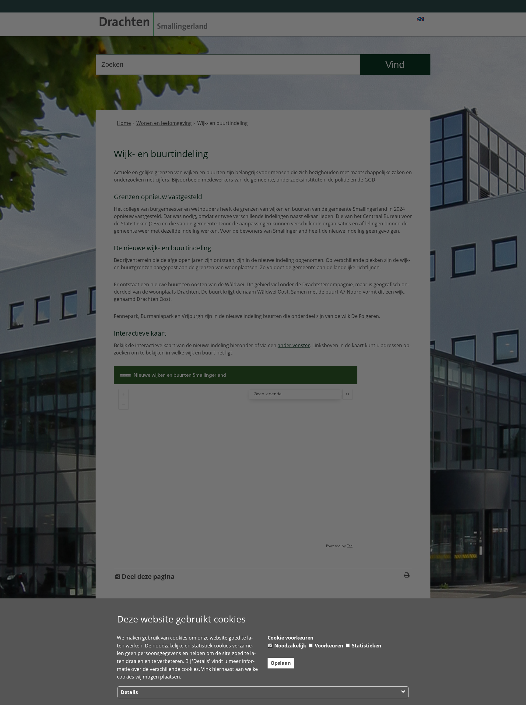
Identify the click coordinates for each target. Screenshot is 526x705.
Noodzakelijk (289, 645)
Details (129, 692)
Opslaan (281, 663)
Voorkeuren (328, 645)
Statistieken (366, 645)
